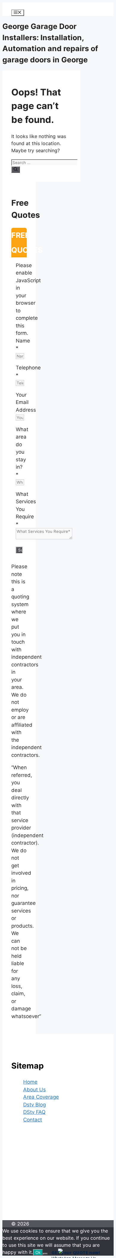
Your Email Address (26, 402)
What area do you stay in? (22, 452)
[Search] (15, 169)
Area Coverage (41, 1097)
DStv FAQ (34, 1112)
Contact (32, 1120)
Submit (20, 550)
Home (30, 1082)
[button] (60, 1251)
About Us (34, 1090)
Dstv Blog (34, 1105)
